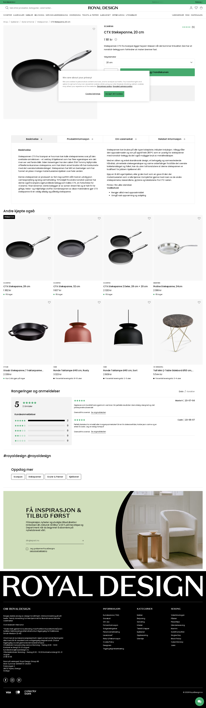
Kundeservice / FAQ (111, 615)
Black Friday (176, 638)
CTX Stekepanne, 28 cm (16, 286)
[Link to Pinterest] (19, 680)
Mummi (174, 628)
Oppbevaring (142, 635)
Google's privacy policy (122, 86)
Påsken (174, 618)
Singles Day (176, 635)
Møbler (139, 615)
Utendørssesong (178, 625)
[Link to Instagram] (12, 680)
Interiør (140, 625)
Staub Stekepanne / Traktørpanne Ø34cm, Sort (22, 370)
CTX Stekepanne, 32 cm (66, 286)
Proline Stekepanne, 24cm (167, 286)
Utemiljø (140, 638)
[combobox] (199, 2)
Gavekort (107, 618)
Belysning (141, 618)
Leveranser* (108, 635)
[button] (199, 2)
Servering (141, 622)
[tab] (34, 139)
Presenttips (175, 622)
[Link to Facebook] (5, 680)
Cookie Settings (92, 94)
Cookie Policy (108, 642)
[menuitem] (7, 15)
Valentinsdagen (178, 615)
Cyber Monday (177, 642)
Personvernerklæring (111, 632)
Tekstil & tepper (143, 628)
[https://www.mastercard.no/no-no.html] (17, 692)
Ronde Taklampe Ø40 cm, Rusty (71, 370)
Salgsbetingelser (110, 628)
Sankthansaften (178, 632)
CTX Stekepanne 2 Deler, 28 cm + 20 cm (125, 286)
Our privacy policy (104, 86)
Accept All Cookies (114, 94)
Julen (173, 645)
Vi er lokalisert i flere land (13, 625)
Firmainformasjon (110, 625)
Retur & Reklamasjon (111, 638)
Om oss (106, 622)
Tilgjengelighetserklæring (113, 649)
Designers (107, 645)
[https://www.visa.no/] (8, 692)
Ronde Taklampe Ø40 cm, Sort (120, 370)
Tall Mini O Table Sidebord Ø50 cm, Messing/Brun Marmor (172, 370)
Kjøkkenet (141, 632)
